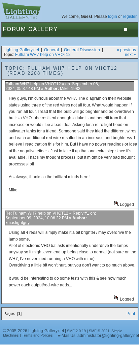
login (112, 16)
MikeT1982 (70, 88)
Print (131, 313)
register (129, 16)
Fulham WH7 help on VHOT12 (43, 54)
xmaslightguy (17, 222)
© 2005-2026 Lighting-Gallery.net (33, 330)
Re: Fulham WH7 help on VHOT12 (36, 213)
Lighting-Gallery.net (21, 50)
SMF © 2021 (99, 331)
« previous (126, 50)
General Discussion (82, 50)
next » (130, 54)
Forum (14, 29)
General (51, 50)
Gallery (43, 29)
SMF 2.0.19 (76, 331)
